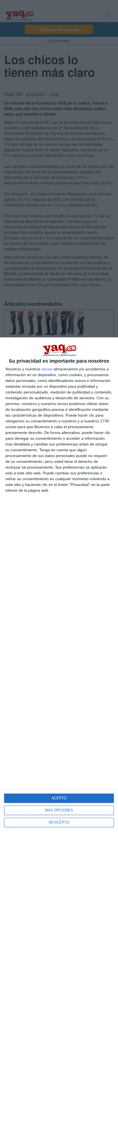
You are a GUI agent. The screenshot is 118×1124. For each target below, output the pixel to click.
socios (46, 369)
